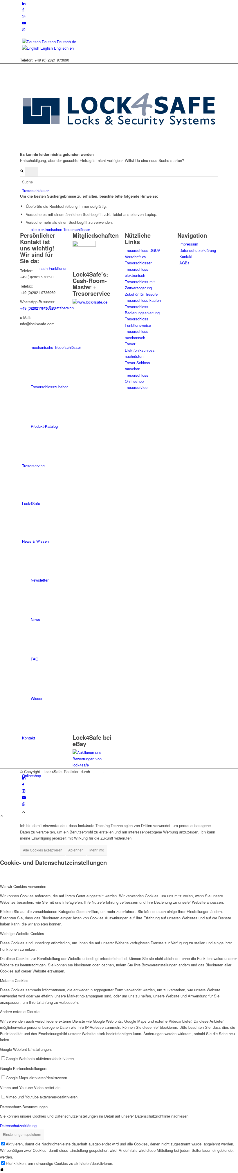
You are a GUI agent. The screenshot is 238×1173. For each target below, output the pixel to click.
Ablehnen (76, 849)
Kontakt (185, 256)
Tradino (97, 771)
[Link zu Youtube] (24, 23)
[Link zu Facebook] (23, 9)
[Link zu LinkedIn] (24, 3)
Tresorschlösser (138, 263)
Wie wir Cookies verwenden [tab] (23, 886)
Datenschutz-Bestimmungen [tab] (24, 1106)
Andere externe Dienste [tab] (19, 1011)
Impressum (188, 244)
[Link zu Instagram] (23, 16)
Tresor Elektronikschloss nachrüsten (140, 350)
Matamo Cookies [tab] (14, 980)
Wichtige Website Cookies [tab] (22, 933)
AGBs (184, 263)
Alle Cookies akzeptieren (42, 849)
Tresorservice (136, 387)
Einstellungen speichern (22, 1134)
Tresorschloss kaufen (143, 300)
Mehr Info (96, 849)
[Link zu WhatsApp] (23, 29)
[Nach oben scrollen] (2, 816)
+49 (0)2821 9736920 (37, 308)
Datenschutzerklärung (197, 250)
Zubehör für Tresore (141, 294)
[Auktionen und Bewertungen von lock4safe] (93, 765)
